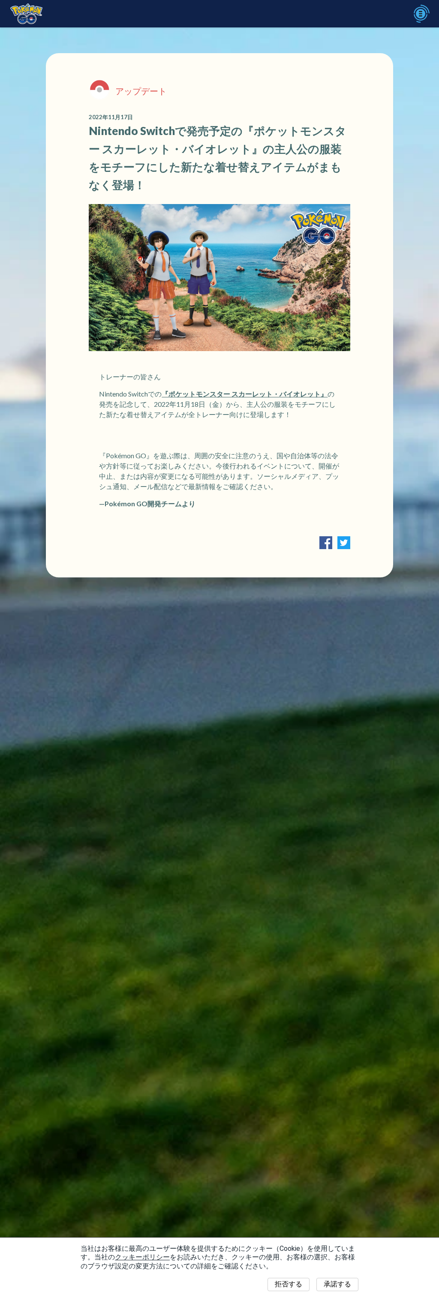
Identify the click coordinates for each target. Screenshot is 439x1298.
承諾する (337, 1284)
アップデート (141, 91)
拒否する (288, 1284)
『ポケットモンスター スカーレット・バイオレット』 (245, 394)
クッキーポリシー (142, 1257)
